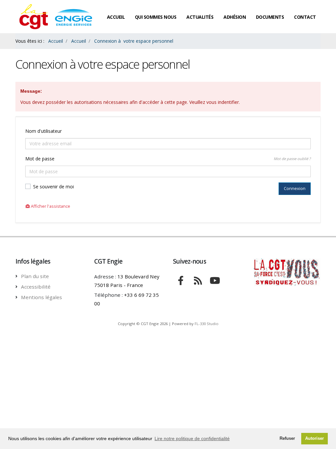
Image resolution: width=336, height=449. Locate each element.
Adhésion (234, 17)
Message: (31, 91)
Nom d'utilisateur (43, 131)
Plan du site (35, 276)
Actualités (199, 17)
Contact (305, 17)
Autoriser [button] (314, 438)
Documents (270, 17)
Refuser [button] (287, 438)
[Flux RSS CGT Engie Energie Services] (198, 280)
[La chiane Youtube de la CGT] (215, 280)
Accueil (116, 17)
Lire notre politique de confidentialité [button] (192, 438)
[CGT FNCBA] (181, 280)
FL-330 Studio (207, 323)
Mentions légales (41, 297)
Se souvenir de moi (53, 186)
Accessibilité (36, 286)
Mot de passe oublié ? (292, 158)
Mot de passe (39, 158)
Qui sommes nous (156, 17)
